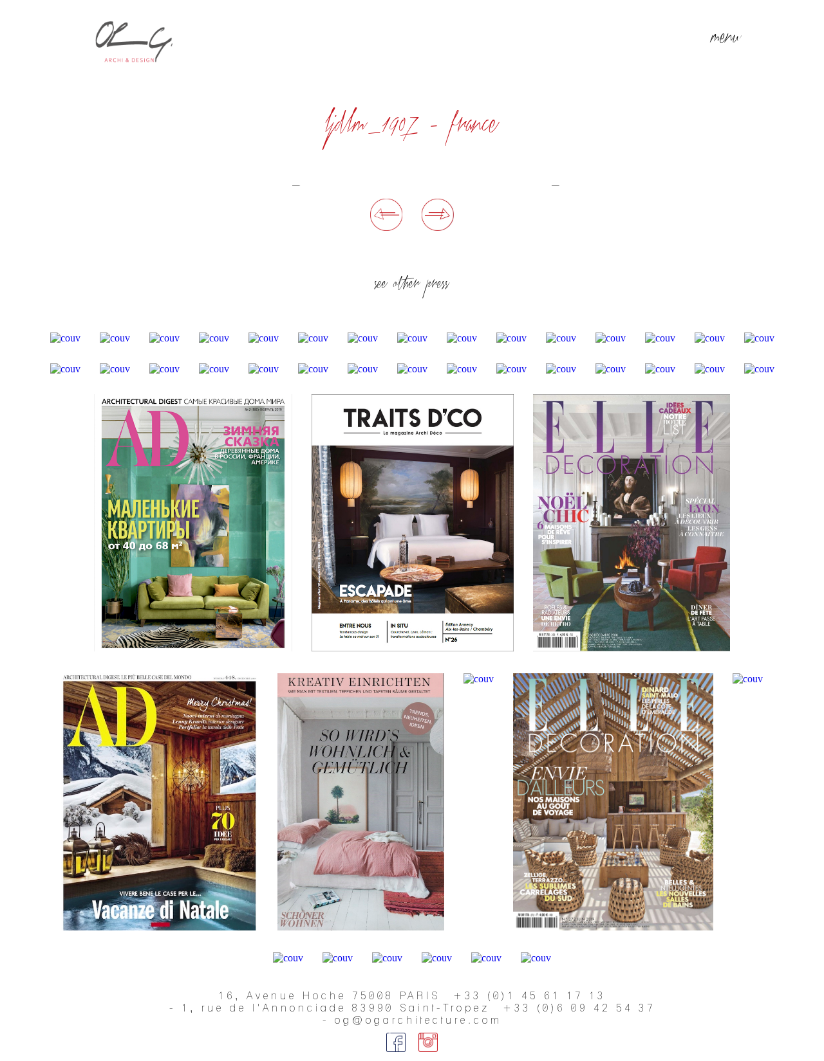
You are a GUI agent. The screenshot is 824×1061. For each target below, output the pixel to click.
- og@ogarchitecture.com (412, 1020)
